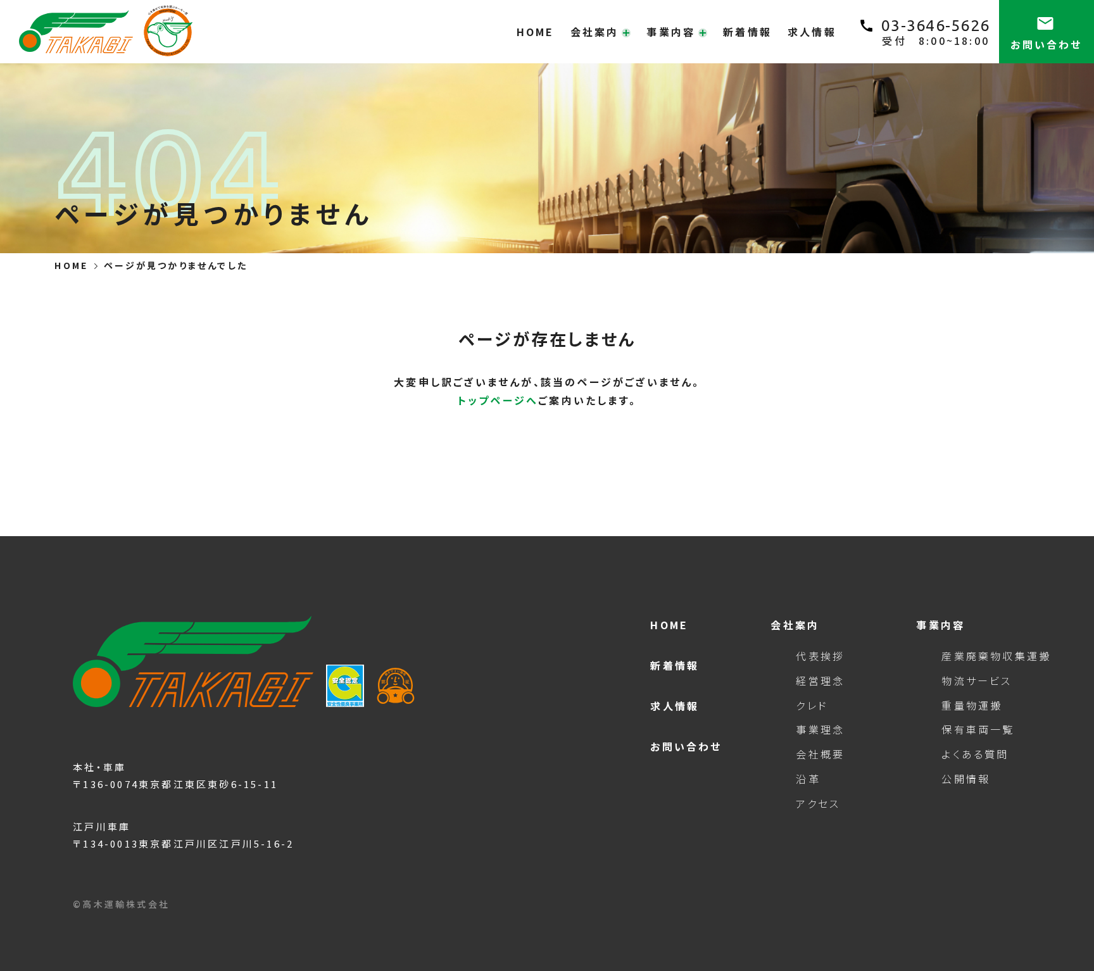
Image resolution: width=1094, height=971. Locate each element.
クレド (812, 705)
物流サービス (976, 680)
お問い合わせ (686, 746)
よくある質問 (975, 753)
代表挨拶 (820, 655)
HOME (536, 31)
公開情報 (965, 778)
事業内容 (940, 624)
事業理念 (820, 729)
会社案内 (794, 624)
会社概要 (820, 753)
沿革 (808, 778)
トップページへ (498, 400)
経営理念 (820, 680)
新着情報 (747, 31)
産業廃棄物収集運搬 (992, 655)
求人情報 (812, 31)
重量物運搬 (971, 705)
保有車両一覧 (977, 729)
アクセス (818, 803)
